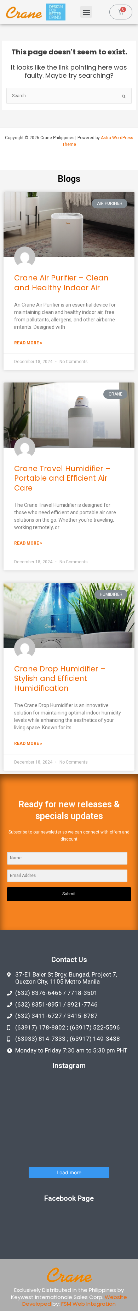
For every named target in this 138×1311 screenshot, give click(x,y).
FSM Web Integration (88, 1303)
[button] (86, 12)
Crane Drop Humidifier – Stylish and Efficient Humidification (59, 678)
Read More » (28, 342)
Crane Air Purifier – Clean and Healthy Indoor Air (61, 282)
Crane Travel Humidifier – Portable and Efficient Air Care (62, 478)
